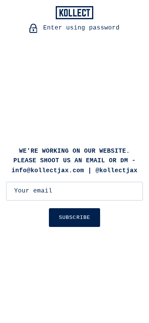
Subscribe (74, 217)
